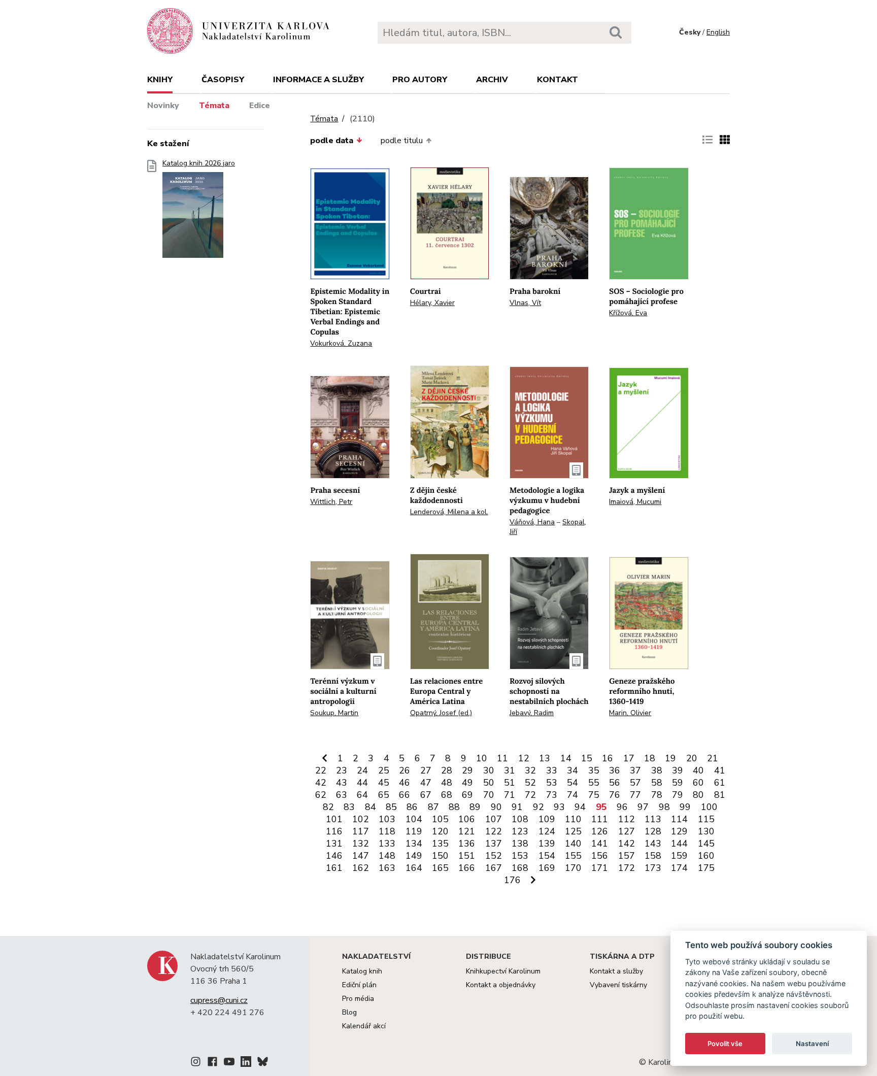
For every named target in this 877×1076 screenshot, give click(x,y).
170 (573, 868)
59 (677, 783)
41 (719, 770)
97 (643, 807)
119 (414, 831)
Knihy (160, 79)
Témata (214, 105)
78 (656, 795)
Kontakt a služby (616, 971)
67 (425, 795)
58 (656, 783)
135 (440, 843)
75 (593, 795)
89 (475, 807)
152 (493, 856)
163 (387, 868)
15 (586, 758)
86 (412, 807)
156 (599, 856)
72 (530, 795)
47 (425, 783)
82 (328, 807)
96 (622, 807)
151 (466, 856)
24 (362, 770)
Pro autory (419, 79)
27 (425, 770)
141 (599, 843)
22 (320, 770)
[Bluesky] (262, 1063)
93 (559, 807)
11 (502, 758)
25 (383, 770)
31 (509, 770)
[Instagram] (195, 1063)
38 (656, 770)
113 (653, 819)
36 (614, 770)
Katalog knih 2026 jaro (198, 163)
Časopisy (222, 79)
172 (626, 868)
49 (467, 783)
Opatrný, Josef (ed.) (441, 713)
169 (546, 868)
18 (649, 758)
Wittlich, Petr (331, 502)
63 (341, 795)
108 (520, 819)
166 (466, 868)
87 (433, 807)
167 (493, 868)
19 (670, 758)
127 (626, 831)
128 (653, 831)
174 (679, 868)
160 (706, 856)
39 (677, 770)
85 (391, 807)
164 (414, 868)
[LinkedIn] (246, 1063)
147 (360, 856)
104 (414, 819)
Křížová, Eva (628, 313)
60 (698, 783)
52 (530, 783)
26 (404, 770)
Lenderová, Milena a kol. (449, 512)
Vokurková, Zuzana (341, 343)
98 (664, 807)
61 (719, 783)
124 (546, 831)
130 (706, 831)
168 (520, 868)
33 (551, 770)
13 (544, 758)
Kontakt (557, 79)
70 (488, 795)
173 (653, 868)
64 (362, 795)
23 (341, 770)
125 (573, 831)
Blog (349, 1012)
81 (719, 795)
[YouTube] (229, 1063)
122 (493, 831)
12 (523, 758)
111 (599, 819)
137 (493, 843)
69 (467, 795)
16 (607, 758)
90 (496, 807)
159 (679, 856)
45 (383, 783)
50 (488, 783)
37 (635, 770)
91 (517, 807)
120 (440, 831)
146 (334, 856)
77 (635, 795)
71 (509, 795)
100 (709, 807)
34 (572, 770)
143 (653, 843)
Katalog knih (362, 971)
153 (520, 856)
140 (573, 843)
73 (551, 795)
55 (593, 783)
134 (414, 843)
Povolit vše (725, 1043)
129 (679, 831)
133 (387, 843)
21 (712, 758)
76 (614, 795)
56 (614, 783)
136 (466, 843)
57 (635, 783)
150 (440, 856)
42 (320, 783)
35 (593, 770)
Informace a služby (318, 79)
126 (599, 831)
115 (706, 819)
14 (565, 758)
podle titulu (402, 140)
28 (446, 770)
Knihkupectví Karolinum (503, 971)
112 (626, 819)
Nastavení (812, 1043)
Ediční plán (359, 985)
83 (349, 807)
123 (520, 831)
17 (628, 758)
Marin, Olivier (630, 713)
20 (691, 758)
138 (520, 843)
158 (653, 856)
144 (679, 843)
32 (530, 770)
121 (466, 831)
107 (493, 819)
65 (383, 795)
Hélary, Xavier (432, 303)
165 (440, 868)
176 (512, 880)
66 (404, 795)
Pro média (358, 998)
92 (538, 807)
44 (362, 783)
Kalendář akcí (364, 1026)
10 (481, 758)
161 (334, 868)
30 (488, 770)
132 (360, 843)
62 (320, 795)
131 (334, 843)
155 (573, 856)
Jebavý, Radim (532, 713)
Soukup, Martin (334, 713)
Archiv (492, 79)
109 (546, 819)
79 (677, 795)
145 (706, 843)
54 (572, 783)
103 (387, 819)
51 (509, 783)
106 (466, 819)
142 (626, 843)
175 (706, 868)
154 (546, 856)
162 (360, 868)
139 (546, 843)
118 (387, 831)
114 (679, 819)
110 (573, 819)
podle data (331, 140)
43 (341, 783)
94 (580, 807)
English (718, 32)
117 (360, 831)
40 (698, 770)
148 (387, 856)
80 (698, 795)
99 (685, 807)
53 (551, 783)
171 (599, 868)
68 (446, 795)
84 (370, 807)
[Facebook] (212, 1063)
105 (440, 819)
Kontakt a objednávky (500, 985)
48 (446, 783)
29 (467, 770)
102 (360, 819)
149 (414, 856)
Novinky (163, 105)
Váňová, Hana (532, 522)
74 (572, 795)
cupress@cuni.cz (219, 1000)
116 (334, 831)
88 (454, 807)
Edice (259, 105)
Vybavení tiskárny (618, 985)
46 (404, 783)
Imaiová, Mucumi (635, 502)
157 (626, 856)
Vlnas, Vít (525, 303)
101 (334, 819)
